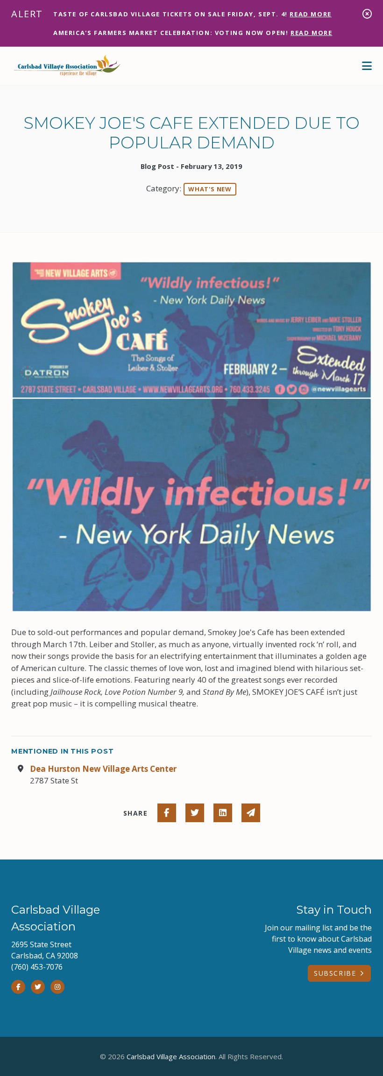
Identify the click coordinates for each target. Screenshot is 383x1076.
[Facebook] (18, 987)
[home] (67, 65)
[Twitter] (38, 987)
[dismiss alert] (367, 13)
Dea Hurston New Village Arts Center (103, 768)
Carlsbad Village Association (171, 1056)
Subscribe (335, 973)
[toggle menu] (367, 65)
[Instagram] (57, 987)
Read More (310, 14)
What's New (210, 189)
